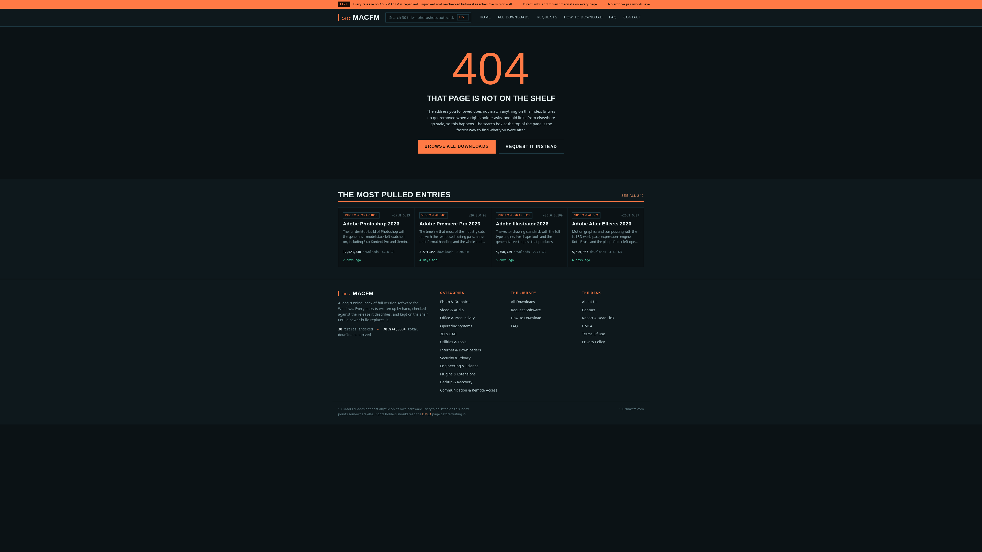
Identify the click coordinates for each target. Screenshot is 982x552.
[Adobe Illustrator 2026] (529, 237)
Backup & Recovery (456, 381)
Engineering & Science (459, 365)
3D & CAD (448, 333)
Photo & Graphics (455, 301)
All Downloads (514, 17)
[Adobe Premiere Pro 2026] (453, 237)
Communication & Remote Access (468, 390)
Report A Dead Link (598, 317)
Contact (632, 17)
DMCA (587, 326)
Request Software (526, 309)
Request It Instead (531, 146)
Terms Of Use (593, 333)
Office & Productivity (457, 317)
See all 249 (632, 196)
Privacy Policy (593, 341)
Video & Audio (452, 309)
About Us (589, 301)
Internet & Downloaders (460, 350)
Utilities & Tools (453, 341)
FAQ (613, 17)
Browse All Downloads (457, 146)
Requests (547, 17)
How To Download (583, 17)
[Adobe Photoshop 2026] (376, 237)
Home (485, 17)
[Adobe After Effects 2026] (605, 237)
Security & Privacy (455, 357)
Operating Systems (456, 326)
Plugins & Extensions (458, 374)
